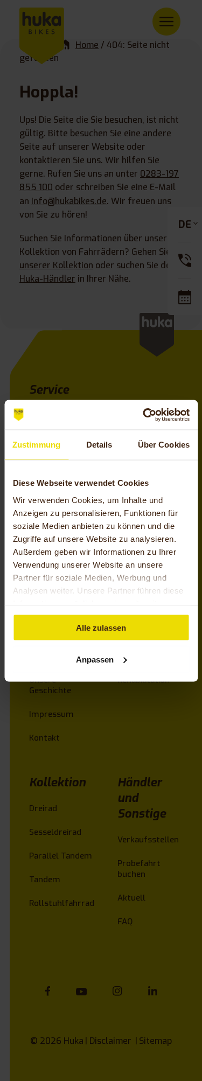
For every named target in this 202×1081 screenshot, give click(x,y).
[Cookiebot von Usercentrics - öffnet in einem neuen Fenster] (144, 415)
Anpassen (95, 659)
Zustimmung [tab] (36, 444)
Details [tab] (99, 444)
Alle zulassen (101, 627)
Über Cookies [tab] (164, 444)
